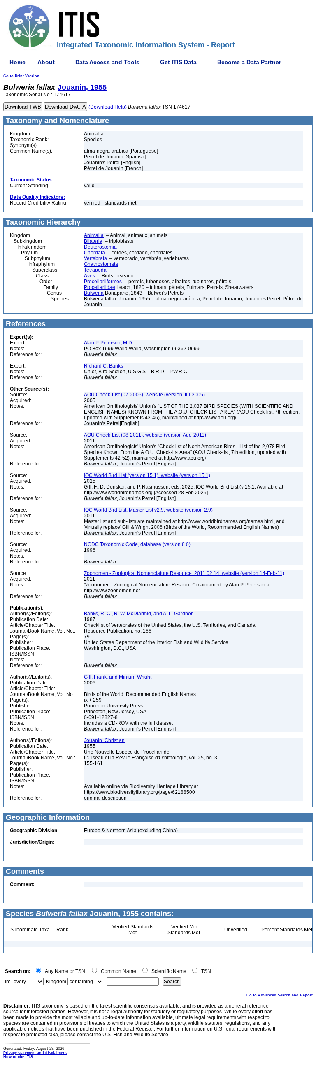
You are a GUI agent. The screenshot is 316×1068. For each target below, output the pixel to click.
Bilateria (93, 241)
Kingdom (56, 981)
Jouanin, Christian (104, 740)
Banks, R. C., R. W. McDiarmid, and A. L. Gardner (138, 614)
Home (17, 62)
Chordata (94, 253)
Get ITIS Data (178, 62)
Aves (89, 276)
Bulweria (94, 293)
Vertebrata (95, 258)
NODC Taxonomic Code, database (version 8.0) (137, 544)
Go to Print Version (21, 76)
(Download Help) (107, 107)
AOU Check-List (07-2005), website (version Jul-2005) (144, 395)
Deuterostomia (100, 247)
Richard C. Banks (103, 366)
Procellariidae (99, 287)
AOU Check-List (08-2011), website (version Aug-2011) (145, 435)
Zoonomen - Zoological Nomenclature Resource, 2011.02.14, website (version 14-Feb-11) (184, 573)
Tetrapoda (95, 270)
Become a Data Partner (249, 62)
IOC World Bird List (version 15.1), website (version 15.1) (147, 475)
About (46, 62)
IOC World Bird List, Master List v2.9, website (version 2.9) (148, 510)
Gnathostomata (101, 264)
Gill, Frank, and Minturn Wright (117, 677)
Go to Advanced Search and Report (279, 995)
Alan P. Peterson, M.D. (108, 343)
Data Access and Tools (107, 62)
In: (7, 981)
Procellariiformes (103, 281)
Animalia (94, 235)
